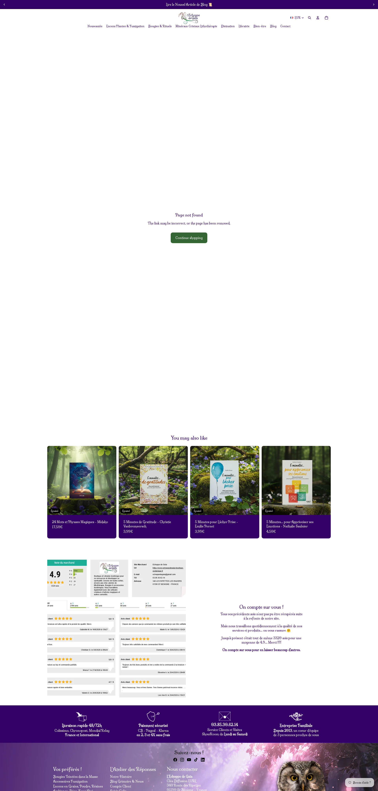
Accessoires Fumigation (70, 781)
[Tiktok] (196, 759)
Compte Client (120, 786)
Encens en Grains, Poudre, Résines (78, 786)
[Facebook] (175, 759)
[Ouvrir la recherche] (309, 17)
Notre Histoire (121, 777)
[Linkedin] (202, 759)
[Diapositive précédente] (4, 4)
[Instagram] (182, 759)
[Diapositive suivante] (373, 4)
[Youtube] (189, 759)
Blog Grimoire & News (127, 781)
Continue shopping (189, 238)
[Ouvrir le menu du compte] (317, 17)
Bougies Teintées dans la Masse (75, 777)
